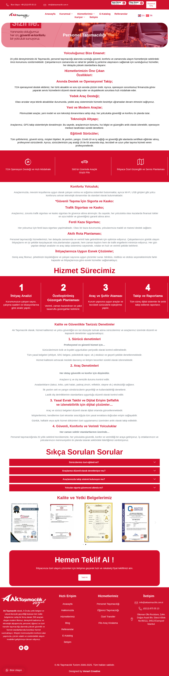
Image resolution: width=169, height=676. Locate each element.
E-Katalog (105, 14)
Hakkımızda (67, 610)
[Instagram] (26, 648)
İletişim (94, 17)
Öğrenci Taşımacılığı (108, 610)
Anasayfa (50, 14)
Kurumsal (64, 14)
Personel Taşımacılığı (108, 604)
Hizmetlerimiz (85, 14)
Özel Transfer (108, 616)
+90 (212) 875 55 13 (28, 5)
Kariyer (79, 17)
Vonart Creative (91, 671)
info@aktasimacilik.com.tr (58, 5)
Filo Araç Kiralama (108, 623)
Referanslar (121, 14)
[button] (13, 522)
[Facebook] (21, 648)
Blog (67, 623)
